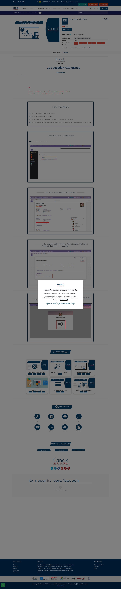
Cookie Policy (63, 299)
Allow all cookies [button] (51, 303)
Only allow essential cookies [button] (66, 303)
